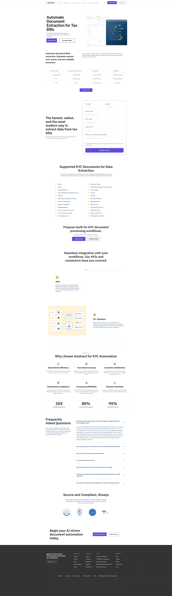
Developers (77, 2)
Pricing (72, 2)
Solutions (84, 2)
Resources (91, 2)
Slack (98, 2)
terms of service (117, 143)
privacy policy (88, 145)
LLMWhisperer (66, 2)
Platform (59, 2)
